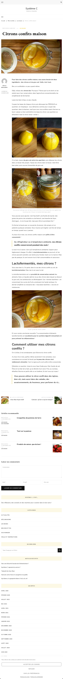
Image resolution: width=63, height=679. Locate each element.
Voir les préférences (32, 673)
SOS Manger (5, 423)
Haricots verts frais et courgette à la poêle (14, 575)
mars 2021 (4, 612)
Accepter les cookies (31, 664)
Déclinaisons (6, 519)
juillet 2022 (5, 599)
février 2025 (5, 595)
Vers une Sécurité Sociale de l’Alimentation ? (15, 564)
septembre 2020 (6, 639)
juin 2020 (4, 652)
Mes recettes (6, 528)
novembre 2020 (6, 630)
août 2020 (4, 643)
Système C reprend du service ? (10, 567)
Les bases (23, 28)
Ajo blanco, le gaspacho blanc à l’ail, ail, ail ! (14, 578)
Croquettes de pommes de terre (29, 418)
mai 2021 (4, 604)
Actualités (5, 515)
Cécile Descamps (4, 86)
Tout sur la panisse (24, 431)
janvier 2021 (5, 621)
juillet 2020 (5, 647)
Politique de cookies (25, 677)
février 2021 (5, 617)
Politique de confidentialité (36, 677)
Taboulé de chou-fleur (8, 571)
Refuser (32, 669)
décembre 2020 (6, 626)
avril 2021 (4, 608)
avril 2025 (4, 591)
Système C (31, 8)
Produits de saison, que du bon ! (29, 444)
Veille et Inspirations (9, 537)
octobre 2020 (6, 634)
